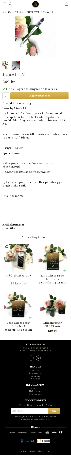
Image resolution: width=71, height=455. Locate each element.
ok (54, 411)
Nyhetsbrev (35, 391)
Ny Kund (35, 379)
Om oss (35, 388)
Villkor (35, 370)
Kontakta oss (36, 373)
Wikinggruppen (44, 451)
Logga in (35, 376)
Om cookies (35, 394)
